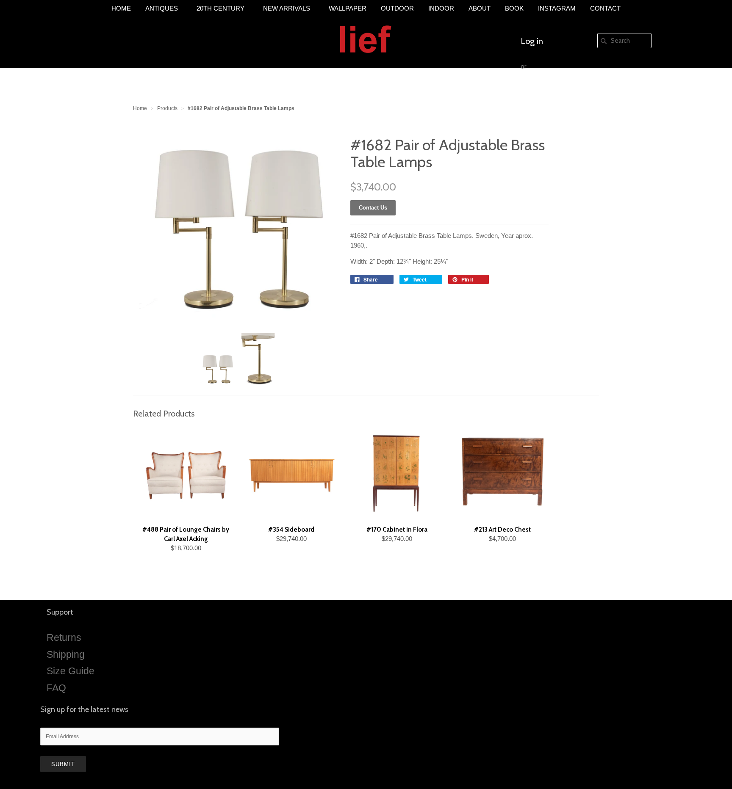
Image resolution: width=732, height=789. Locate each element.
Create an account (554, 92)
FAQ (56, 687)
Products (167, 108)
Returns (64, 637)
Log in (532, 41)
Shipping (66, 654)
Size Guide (70, 670)
